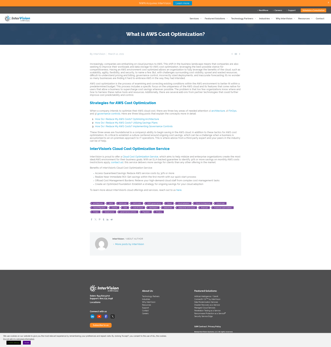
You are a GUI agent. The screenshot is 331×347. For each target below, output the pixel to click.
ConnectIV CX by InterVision (207, 299)
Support (292, 10)
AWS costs (137, 203)
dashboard (153, 208)
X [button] (328, 2)
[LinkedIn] (108, 219)
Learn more (182, 3)
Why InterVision (148, 302)
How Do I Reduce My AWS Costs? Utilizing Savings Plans (126, 122)
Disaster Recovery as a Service (207, 305)
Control (114, 208)
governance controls (108, 113)
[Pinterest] (100, 219)
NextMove (263, 10)
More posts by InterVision (129, 244)
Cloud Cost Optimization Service (140, 156)
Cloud (169, 203)
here (179, 190)
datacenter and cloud (186, 208)
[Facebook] (92, 219)
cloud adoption (183, 203)
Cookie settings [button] (13, 343)
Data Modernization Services (206, 302)
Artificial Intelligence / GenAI (206, 296)
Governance (109, 212)
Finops (95, 212)
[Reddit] (112, 219)
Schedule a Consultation (313, 10)
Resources (146, 305)
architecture (218, 110)
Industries (146, 299)
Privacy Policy (214, 327)
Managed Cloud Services (204, 308)
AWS (111, 203)
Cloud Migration (99, 208)
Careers (278, 10)
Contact (145, 311)
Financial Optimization (223, 208)
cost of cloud (138, 208)
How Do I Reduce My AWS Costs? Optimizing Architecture (127, 119)
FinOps (232, 110)
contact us (117, 162)
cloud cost (220, 203)
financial (204, 208)
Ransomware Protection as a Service (210, 313)
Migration (146, 212)
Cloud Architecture (203, 203)
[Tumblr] (104, 219)
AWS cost (122, 203)
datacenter (168, 208)
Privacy (159, 212)
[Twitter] (96, 219)
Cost (125, 208)
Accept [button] (26, 343)
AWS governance (154, 203)
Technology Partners (150, 296)
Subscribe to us (100, 325)
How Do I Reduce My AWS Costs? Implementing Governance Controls (134, 126)
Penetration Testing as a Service (207, 311)
